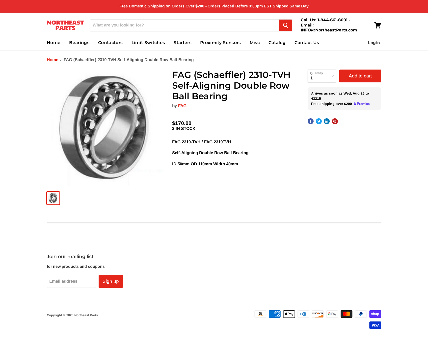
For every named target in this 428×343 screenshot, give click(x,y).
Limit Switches (148, 42)
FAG (182, 105)
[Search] (285, 25)
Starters (182, 42)
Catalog (277, 42)
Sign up (111, 281)
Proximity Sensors (220, 42)
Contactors (110, 42)
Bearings (79, 42)
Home (53, 42)
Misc (255, 42)
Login (374, 42)
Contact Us (306, 42)
